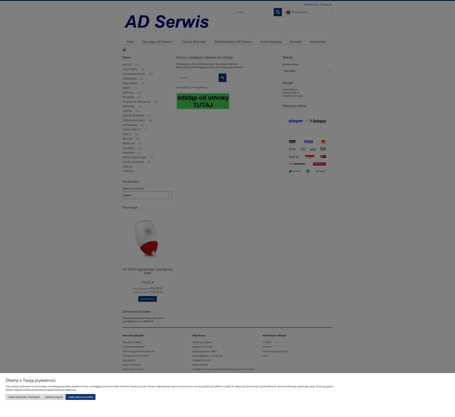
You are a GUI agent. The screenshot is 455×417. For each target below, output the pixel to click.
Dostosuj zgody (54, 396)
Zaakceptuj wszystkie (80, 396)
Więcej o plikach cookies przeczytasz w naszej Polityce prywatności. (41, 389)
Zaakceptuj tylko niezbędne (24, 396)
